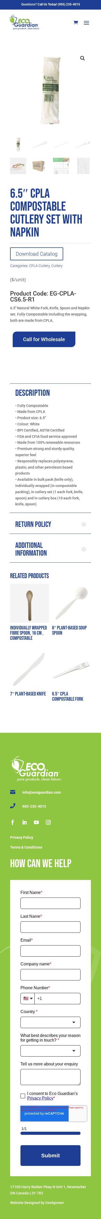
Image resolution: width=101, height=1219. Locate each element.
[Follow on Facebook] (12, 822)
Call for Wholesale (44, 339)
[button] (82, 58)
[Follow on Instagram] (48, 822)
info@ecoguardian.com (41, 792)
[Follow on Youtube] (36, 822)
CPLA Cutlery (39, 266)
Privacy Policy (21, 837)
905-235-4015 (34, 806)
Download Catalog (36, 254)
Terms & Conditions (26, 847)
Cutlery (57, 266)
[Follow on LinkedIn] (24, 822)
